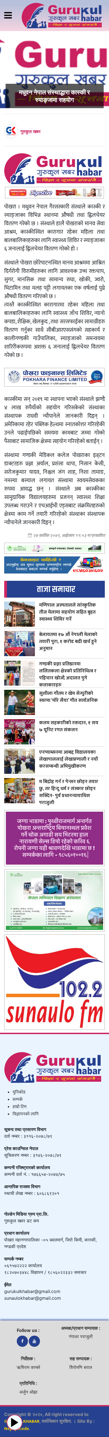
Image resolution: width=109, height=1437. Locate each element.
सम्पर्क (18, 1099)
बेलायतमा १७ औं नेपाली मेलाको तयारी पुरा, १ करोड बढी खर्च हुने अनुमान (68, 641)
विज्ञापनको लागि (26, 1114)
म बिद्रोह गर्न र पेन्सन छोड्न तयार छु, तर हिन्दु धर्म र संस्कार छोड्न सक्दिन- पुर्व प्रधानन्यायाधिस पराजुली (68, 792)
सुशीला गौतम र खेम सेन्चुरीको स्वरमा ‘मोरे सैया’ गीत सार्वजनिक (68, 696)
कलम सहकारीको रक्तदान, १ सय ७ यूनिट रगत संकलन (68, 726)
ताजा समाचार (56, 589)
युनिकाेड (19, 1092)
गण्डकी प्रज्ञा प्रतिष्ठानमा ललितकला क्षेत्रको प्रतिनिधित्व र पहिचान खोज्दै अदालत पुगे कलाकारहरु (67, 674)
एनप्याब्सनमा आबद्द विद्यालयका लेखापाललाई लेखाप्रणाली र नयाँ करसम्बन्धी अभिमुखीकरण (68, 759)
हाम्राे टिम (20, 1107)
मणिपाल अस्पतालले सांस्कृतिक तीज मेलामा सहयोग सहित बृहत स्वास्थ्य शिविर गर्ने (67, 612)
